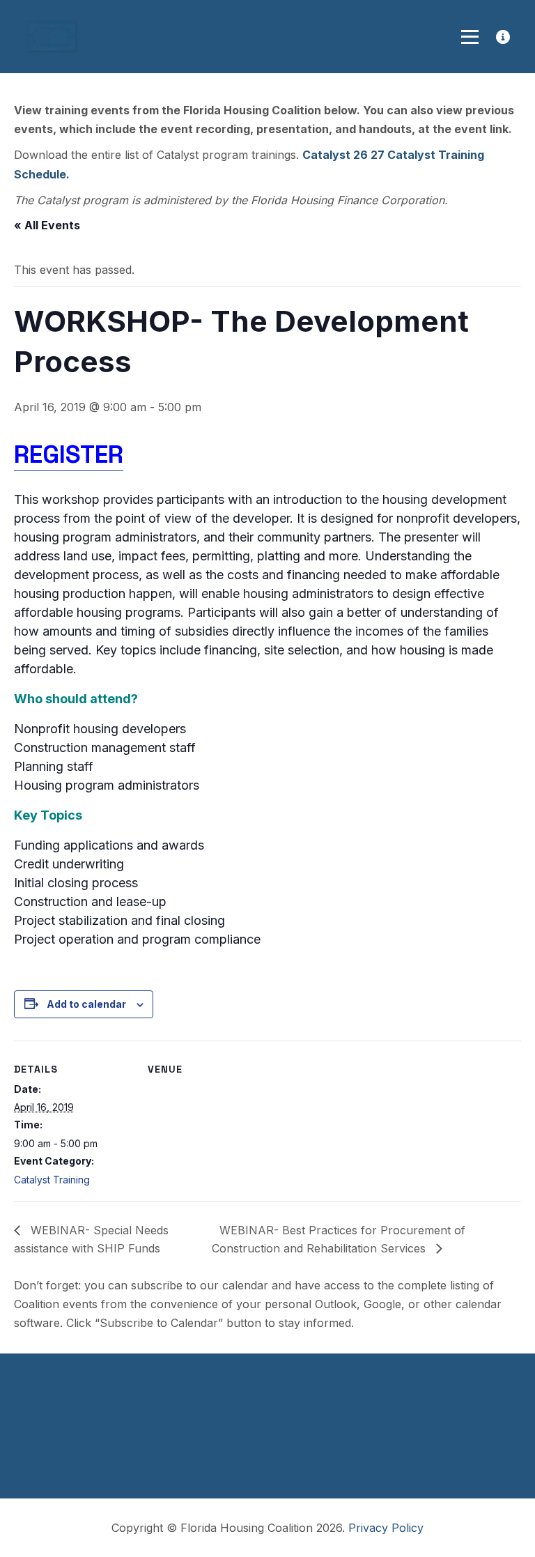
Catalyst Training (52, 1180)
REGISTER (68, 454)
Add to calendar (86, 1004)
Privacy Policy (386, 1528)
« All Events (47, 225)
